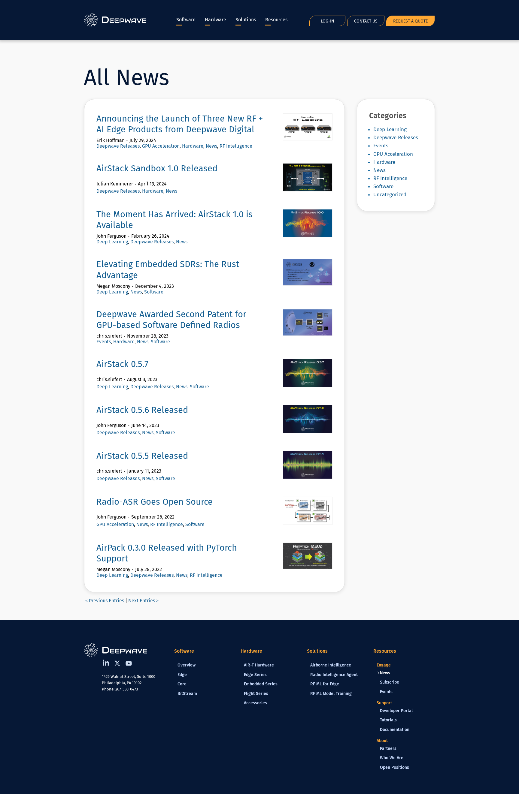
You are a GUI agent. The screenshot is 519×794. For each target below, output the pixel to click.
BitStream (187, 693)
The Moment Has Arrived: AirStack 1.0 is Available (174, 219)
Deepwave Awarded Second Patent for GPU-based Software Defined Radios (171, 319)
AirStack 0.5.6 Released (142, 410)
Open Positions (394, 767)
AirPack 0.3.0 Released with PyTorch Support (166, 553)
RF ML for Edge (324, 684)
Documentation (394, 729)
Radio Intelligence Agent (334, 674)
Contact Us (366, 21)
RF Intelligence (236, 146)
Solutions (245, 20)
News (211, 146)
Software (186, 20)
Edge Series (255, 674)
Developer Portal (396, 710)
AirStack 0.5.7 (122, 364)
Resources (276, 20)
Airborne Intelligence (330, 665)
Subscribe (389, 682)
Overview (187, 665)
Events (103, 341)
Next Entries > (143, 600)
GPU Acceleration (161, 146)
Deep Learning (112, 242)
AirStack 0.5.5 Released (142, 456)
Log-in (327, 21)
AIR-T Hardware (259, 665)
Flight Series (256, 693)
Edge (182, 674)
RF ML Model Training (331, 693)
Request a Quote (410, 21)
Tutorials (388, 720)
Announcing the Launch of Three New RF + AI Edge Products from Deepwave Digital (179, 124)
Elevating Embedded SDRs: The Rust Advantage (167, 269)
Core (182, 684)
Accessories (255, 702)
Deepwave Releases (118, 146)
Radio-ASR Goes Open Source (154, 502)
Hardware (215, 20)
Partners (388, 748)
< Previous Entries (104, 600)
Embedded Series (261, 684)
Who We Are (391, 757)
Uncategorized (389, 194)
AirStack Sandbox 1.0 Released (156, 168)
